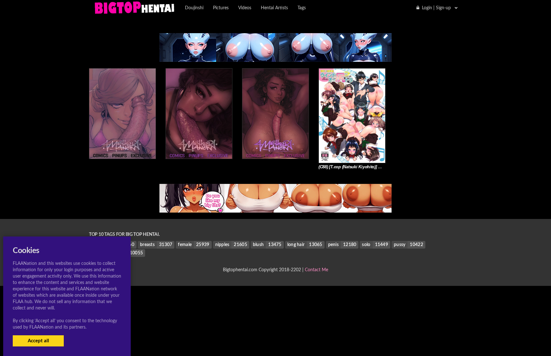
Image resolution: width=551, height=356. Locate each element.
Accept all (38, 340)
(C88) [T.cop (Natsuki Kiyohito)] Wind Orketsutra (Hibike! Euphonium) (384, 166)
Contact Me (316, 270)
